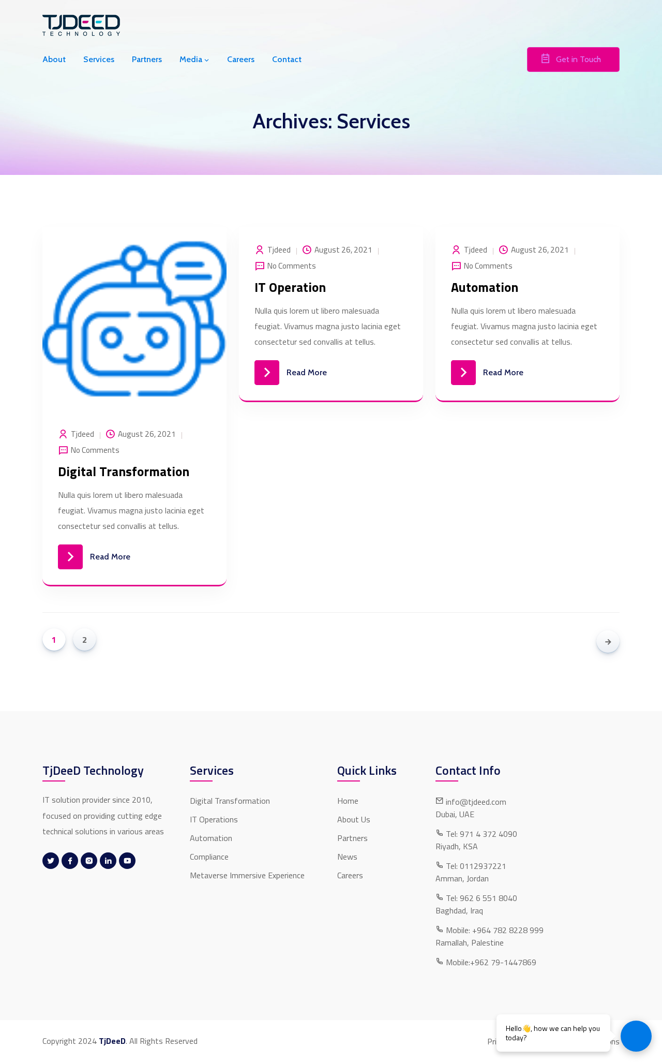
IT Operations (214, 819)
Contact (287, 59)
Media (190, 59)
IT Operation (290, 287)
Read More (110, 557)
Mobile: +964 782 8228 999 (495, 930)
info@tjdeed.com (476, 801)
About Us (353, 819)
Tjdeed (82, 434)
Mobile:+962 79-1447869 (491, 962)
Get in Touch (578, 59)
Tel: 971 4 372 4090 (481, 834)
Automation (484, 287)
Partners (147, 59)
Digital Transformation (123, 472)
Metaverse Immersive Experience (247, 875)
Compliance (209, 856)
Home (347, 800)
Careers (240, 59)
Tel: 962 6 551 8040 (481, 898)
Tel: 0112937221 (476, 866)
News (347, 856)
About (54, 59)
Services (98, 59)
